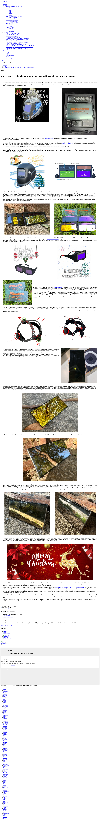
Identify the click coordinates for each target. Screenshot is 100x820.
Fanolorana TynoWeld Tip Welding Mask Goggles (17, 42)
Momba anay (6, 52)
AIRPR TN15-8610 (13, 21)
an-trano (5, 4)
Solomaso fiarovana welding (53, 239)
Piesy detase (11, 31)
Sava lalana (5, 32)
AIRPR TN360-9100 (13, 22)
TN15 (10, 11)
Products (5, 5)
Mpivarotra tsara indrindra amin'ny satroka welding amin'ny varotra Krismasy (19, 67)
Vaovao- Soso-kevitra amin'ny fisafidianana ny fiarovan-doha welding (70, 587)
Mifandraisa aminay (7, 58)
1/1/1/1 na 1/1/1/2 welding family (13, 33)
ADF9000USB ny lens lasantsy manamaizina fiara (17, 39)
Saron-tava (11, 28)
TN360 (10, 15)
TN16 (10, 12)
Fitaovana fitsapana (10, 55)
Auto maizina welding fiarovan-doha (14, 6)
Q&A (7, 49)
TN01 (10, 7)
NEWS (4, 50)
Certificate (8, 56)
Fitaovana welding (10, 27)
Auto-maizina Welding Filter (12, 36)
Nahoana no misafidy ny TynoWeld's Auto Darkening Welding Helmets (21, 45)
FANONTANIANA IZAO (6, 625)
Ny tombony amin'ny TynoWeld (13, 37)
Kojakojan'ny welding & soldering (16, 29)
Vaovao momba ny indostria (9, 73)
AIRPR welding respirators (12, 20)
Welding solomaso (13, 17)
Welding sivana (9, 23)
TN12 (10, 10)
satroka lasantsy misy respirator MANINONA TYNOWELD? (19, 47)
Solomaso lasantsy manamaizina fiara (14, 16)
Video (7, 53)
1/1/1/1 (10, 24)
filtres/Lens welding (85, 196)
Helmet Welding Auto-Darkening (13, 34)
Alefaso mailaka (4, 643)
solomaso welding (12, 18)
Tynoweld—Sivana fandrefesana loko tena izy (16, 44)
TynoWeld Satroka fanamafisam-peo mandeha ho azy (17, 38)
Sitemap (9, 608)
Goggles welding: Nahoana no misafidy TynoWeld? (17, 48)
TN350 (10, 13)
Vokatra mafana (4, 608)
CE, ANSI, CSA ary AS (67, 143)
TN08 (10, 8)
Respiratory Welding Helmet (12, 40)
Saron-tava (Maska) (49, 138)
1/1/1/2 (10, 26)
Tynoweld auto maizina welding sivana (14, 43)
